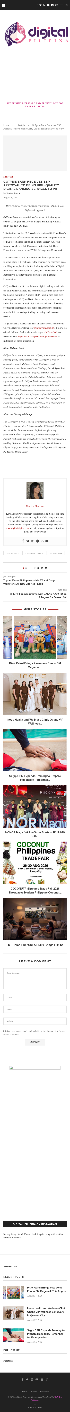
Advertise (44, 1391)
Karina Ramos (13, 193)
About (24, 1391)
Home (6, 125)
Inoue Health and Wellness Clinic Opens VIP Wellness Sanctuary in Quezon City (46, 1312)
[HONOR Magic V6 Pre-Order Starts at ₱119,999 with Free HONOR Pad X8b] (35, 806)
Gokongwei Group (34, 553)
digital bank (12, 553)
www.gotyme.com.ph (43, 327)
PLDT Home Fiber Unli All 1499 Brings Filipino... (35, 945)
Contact (33, 1391)
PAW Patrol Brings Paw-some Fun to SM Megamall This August (46, 1289)
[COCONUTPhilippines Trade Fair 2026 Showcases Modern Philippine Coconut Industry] (35, 863)
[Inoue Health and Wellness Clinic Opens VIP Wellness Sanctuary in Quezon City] (35, 694)
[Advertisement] (35, 75)
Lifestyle (20, 125)
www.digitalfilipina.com (17, 528)
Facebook (8, 1360)
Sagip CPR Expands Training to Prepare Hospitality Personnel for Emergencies (46, 1334)
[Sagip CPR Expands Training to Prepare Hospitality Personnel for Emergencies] (35, 750)
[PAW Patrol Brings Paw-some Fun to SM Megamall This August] (35, 637)
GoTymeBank (51, 332)
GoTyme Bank (56, 553)
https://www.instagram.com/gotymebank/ (37, 336)
